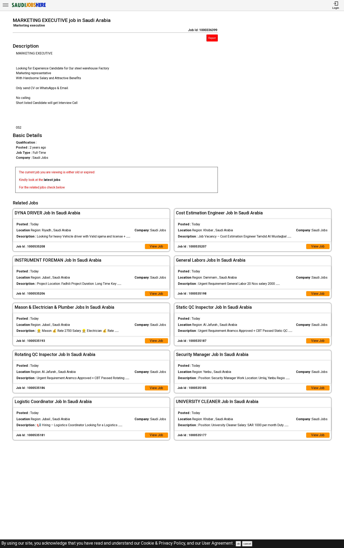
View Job (156, 246)
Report (212, 37)
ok (238, 543)
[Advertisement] (281, 106)
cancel (247, 543)
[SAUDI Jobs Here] (28, 7)
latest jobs (52, 180)
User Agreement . (218, 543)
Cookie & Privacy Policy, (164, 543)
